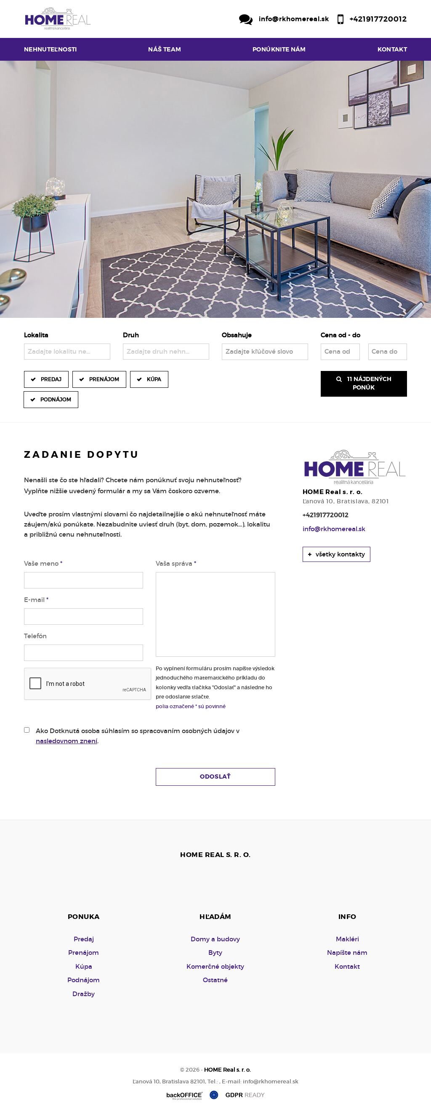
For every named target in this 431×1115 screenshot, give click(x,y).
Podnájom (55, 399)
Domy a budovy (215, 939)
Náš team (164, 49)
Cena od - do (340, 335)
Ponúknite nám (279, 49)
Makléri (347, 939)
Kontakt (392, 49)
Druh (131, 335)
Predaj (51, 379)
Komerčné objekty (215, 966)
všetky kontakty (339, 554)
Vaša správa (176, 563)
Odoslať (215, 776)
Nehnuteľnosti (50, 49)
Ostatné (215, 980)
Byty (215, 952)
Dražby (83, 994)
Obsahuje (237, 335)
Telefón (35, 636)
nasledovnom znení (66, 741)
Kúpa (154, 379)
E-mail (36, 600)
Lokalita (36, 335)
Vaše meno (43, 563)
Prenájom (104, 379)
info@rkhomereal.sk (294, 19)
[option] (215, 189)
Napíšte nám (347, 952)
